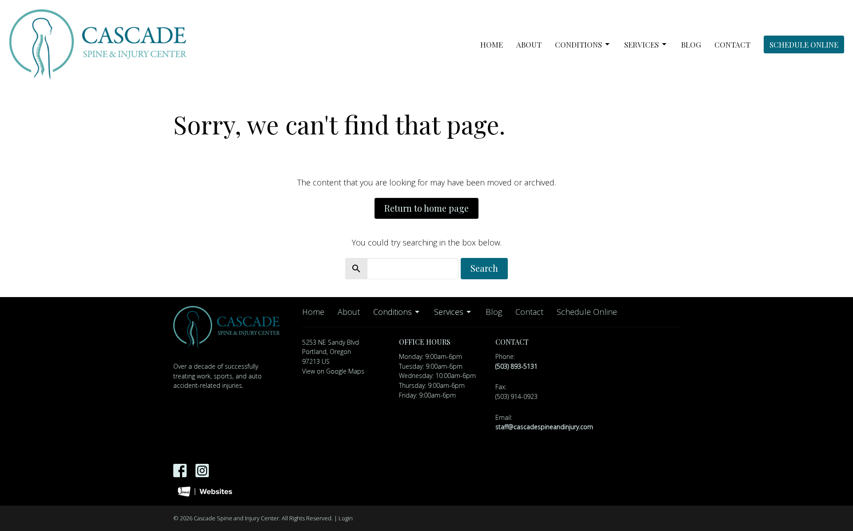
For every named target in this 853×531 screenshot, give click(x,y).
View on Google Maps (333, 371)
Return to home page (426, 208)
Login (346, 518)
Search (484, 268)
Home (491, 44)
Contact (732, 44)
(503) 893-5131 (516, 366)
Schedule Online (803, 44)
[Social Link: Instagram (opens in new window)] (202, 470)
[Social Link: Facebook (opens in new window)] (180, 470)
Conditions (578, 44)
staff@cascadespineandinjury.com (544, 426)
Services (641, 44)
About (529, 44)
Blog (691, 44)
